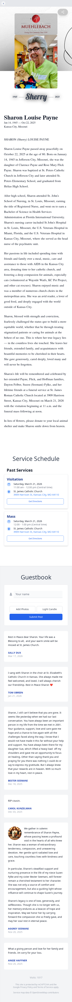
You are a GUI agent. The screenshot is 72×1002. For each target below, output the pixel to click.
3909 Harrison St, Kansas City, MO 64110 (36, 494)
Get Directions (35, 501)
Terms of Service (45, 987)
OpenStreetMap (39, 992)
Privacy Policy (26, 987)
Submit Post (36, 616)
